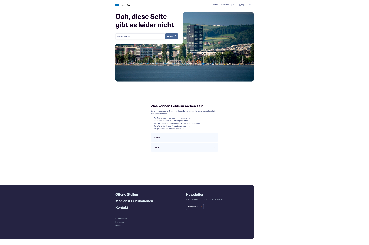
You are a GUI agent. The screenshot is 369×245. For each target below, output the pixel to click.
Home (156, 147)
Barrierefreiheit (121, 219)
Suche (157, 137)
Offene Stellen (126, 194)
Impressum (119, 222)
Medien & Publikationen (134, 201)
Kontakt (121, 207)
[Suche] (234, 4)
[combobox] (141, 36)
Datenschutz (120, 226)
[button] (215, 4)
